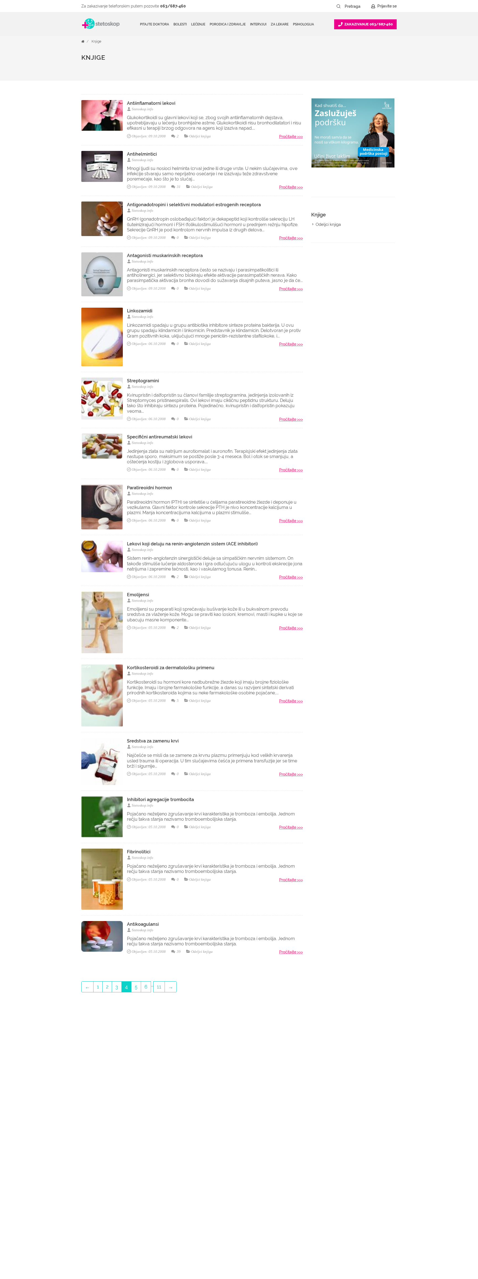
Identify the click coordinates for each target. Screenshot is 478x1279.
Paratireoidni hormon (149, 487)
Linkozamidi (139, 310)
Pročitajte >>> (291, 136)
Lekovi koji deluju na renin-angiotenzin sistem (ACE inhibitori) (192, 543)
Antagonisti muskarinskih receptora (165, 255)
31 (178, 187)
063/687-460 (173, 6)
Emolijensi (138, 594)
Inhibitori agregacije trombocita (160, 799)
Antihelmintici (142, 154)
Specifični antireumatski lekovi (159, 437)
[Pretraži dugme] (339, 6)
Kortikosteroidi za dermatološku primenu (170, 667)
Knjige (96, 41)
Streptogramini (143, 380)
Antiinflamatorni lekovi (151, 103)
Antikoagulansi (143, 924)
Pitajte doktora (154, 24)
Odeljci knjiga (200, 136)
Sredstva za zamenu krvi (153, 741)
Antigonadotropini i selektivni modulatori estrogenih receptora (194, 204)
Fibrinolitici (138, 851)
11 (159, 987)
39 (178, 952)
